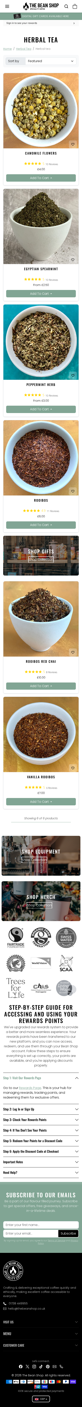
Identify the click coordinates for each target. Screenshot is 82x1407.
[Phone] (61, 1366)
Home (7, 49)
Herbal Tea (23, 49)
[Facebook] (20, 1366)
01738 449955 (18, 1303)
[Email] (54, 1366)
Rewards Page (30, 1088)
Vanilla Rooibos (41, 776)
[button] (11, 6)
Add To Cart (40, 178)
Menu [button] (7, 1333)
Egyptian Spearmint (41, 268)
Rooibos (41, 500)
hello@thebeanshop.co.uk (26, 1309)
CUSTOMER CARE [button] (13, 1345)
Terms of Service (56, 1240)
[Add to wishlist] (73, 144)
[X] (27, 1366)
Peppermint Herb (41, 384)
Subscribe (68, 1233)
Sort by (13, 61)
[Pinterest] (47, 1366)
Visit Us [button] (8, 1322)
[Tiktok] (41, 1366)
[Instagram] (34, 1366)
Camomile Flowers (41, 153)
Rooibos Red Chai (41, 661)
